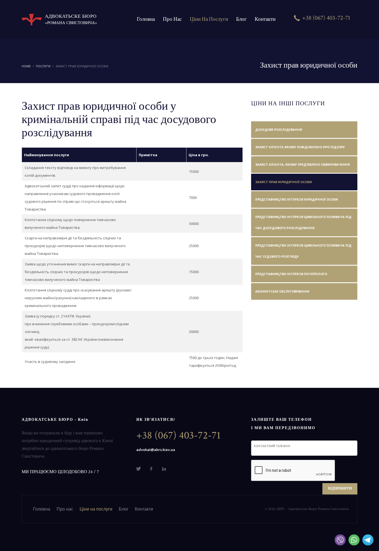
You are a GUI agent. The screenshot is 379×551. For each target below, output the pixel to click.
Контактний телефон (272, 446)
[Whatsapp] (354, 539)
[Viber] (340, 539)
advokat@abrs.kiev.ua (155, 449)
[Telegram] (367, 539)
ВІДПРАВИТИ (340, 488)
